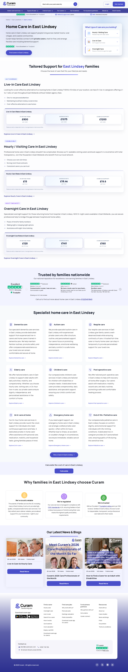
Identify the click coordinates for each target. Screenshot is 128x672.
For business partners (90, 11)
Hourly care (47, 608)
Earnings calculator (68, 614)
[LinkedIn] (112, 665)
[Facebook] (97, 665)
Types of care (31, 11)
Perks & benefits (67, 617)
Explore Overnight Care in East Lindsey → (21, 258)
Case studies (103, 614)
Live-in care (47, 614)
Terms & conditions (105, 627)
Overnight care (48, 611)
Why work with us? (67, 608)
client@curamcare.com (28, 647)
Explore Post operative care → (98, 403)
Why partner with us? (87, 610)
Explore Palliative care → (96, 445)
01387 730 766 (44, 647)
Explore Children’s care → (57, 403)
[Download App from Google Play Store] (21, 617)
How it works (116, 11)
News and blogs (104, 617)
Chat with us (103, 608)
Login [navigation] (107, 4)
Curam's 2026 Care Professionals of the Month (63, 577)
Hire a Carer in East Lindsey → (64, 455)
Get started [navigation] (119, 4)
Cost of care (47, 11)
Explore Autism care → (56, 358)
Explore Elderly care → (16, 403)
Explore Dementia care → (17, 358)
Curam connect (85, 616)
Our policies (102, 624)
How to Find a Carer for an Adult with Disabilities (103, 577)
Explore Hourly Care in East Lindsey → (19, 196)
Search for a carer (49, 617)
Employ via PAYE (48, 630)
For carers (60, 11)
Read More (24, 571)
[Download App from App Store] (33, 617)
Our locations (74, 11)
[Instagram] (107, 665)
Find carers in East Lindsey (18, 53)
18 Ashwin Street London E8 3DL (31, 650)
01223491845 (86, 299)
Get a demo (84, 613)
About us (105, 11)
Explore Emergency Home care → (60, 445)
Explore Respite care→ (95, 358)
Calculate (64, 471)
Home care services (14, 11)
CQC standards (54, 507)
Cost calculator (48, 627)
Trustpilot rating (105, 506)
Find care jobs (66, 611)
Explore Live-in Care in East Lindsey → (19, 134)
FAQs (100, 620)
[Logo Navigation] (9, 4)
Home (8, 20)
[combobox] (59, 4)
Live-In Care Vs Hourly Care (19, 563)
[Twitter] (102, 665)
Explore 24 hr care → (16, 445)
